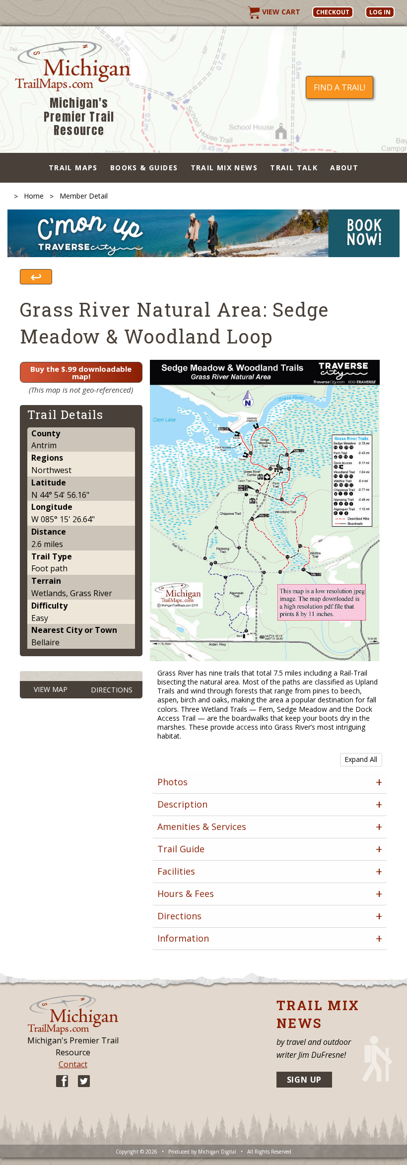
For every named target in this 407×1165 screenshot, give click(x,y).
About (344, 167)
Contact (73, 1064)
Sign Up (304, 1079)
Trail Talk (294, 167)
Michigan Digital (217, 1151)
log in (380, 12)
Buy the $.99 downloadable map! (81, 372)
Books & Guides (144, 167)
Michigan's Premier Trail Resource (79, 116)
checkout (332, 12)
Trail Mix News (224, 167)
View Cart (280, 11)
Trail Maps (73, 167)
